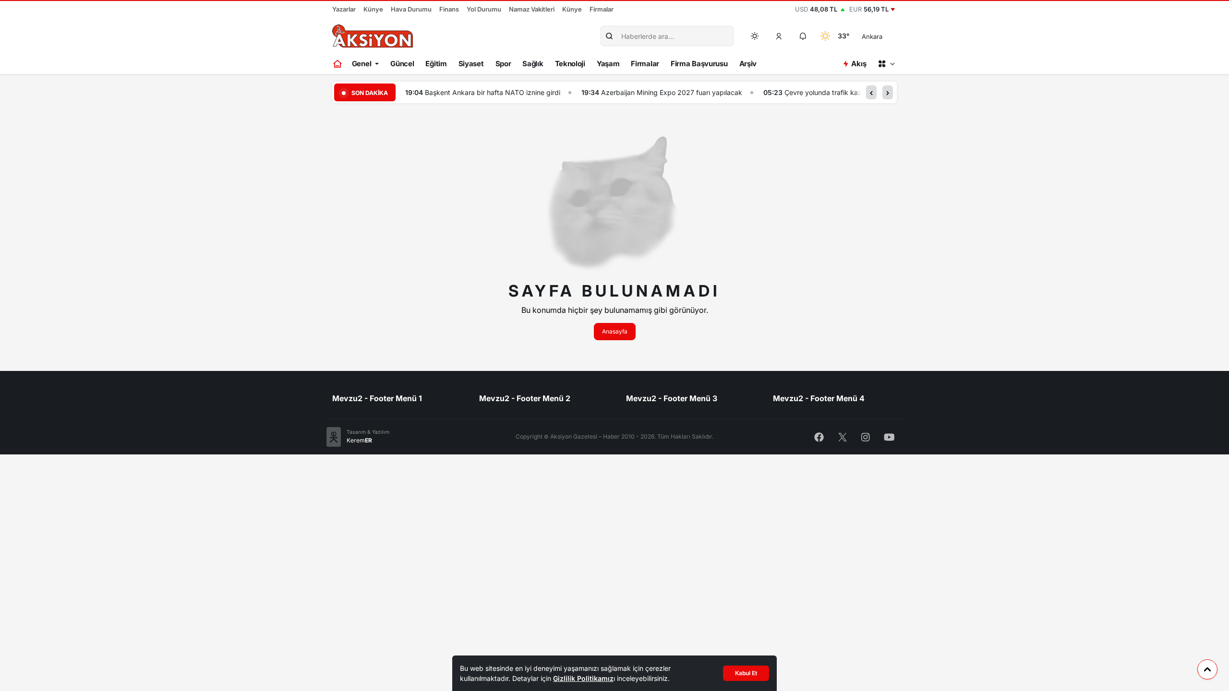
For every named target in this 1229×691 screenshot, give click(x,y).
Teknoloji (570, 63)
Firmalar (602, 9)
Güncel (402, 63)
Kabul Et (746, 673)
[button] (779, 36)
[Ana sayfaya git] (338, 64)
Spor (503, 63)
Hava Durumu (411, 9)
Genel (362, 63)
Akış (858, 63)
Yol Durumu (484, 9)
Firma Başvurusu (699, 63)
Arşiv (748, 63)
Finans (449, 9)
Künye (373, 9)
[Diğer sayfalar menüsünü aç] (886, 64)
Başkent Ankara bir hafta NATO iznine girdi (492, 92)
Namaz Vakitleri (531, 9)
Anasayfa (614, 331)
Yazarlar (344, 9)
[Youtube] (889, 436)
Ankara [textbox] (872, 36)
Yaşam (608, 63)
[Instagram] (865, 436)
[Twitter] (842, 436)
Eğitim (435, 63)
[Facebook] (819, 436)
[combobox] (885, 36)
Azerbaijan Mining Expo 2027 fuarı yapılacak (671, 92)
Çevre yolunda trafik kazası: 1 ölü (836, 92)
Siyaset (471, 63)
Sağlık (532, 63)
